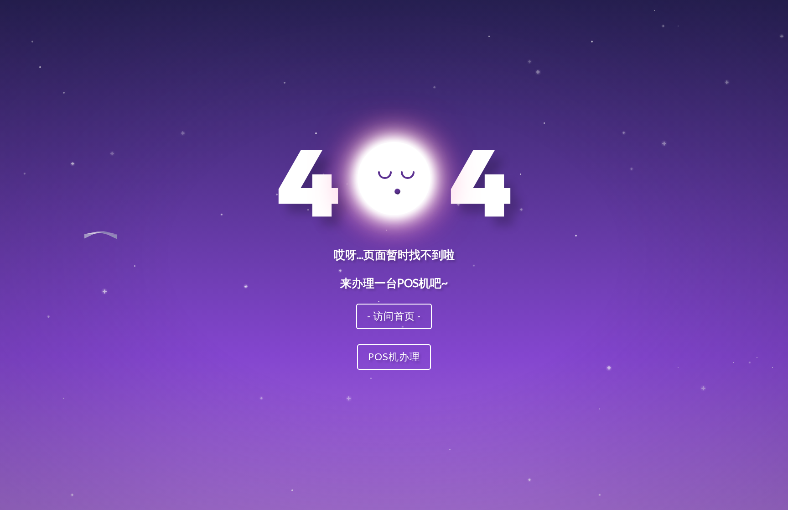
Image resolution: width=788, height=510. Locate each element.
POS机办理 (394, 356)
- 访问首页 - (394, 316)
